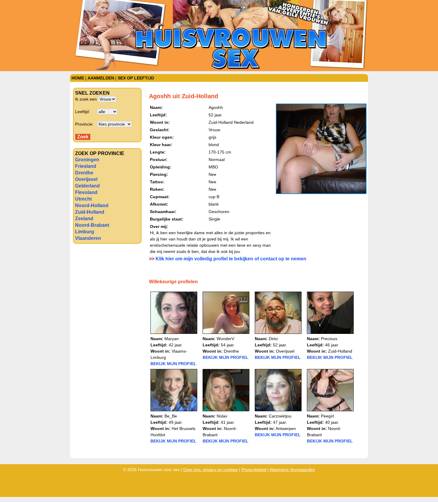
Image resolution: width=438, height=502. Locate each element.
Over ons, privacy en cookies (210, 469)
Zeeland (84, 218)
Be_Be (170, 416)
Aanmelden (101, 78)
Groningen (87, 159)
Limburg (84, 231)
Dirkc (273, 338)
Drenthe (84, 172)
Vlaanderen (88, 238)
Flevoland (86, 192)
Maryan (171, 338)
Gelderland (87, 185)
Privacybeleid (253, 469)
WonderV (225, 338)
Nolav (222, 416)
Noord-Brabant (92, 225)
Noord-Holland (91, 205)
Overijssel (86, 179)
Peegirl (327, 416)
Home (78, 78)
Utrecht (83, 198)
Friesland (85, 166)
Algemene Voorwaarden (292, 469)
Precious (329, 338)
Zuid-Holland (89, 212)
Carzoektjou (280, 416)
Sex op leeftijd (136, 78)
